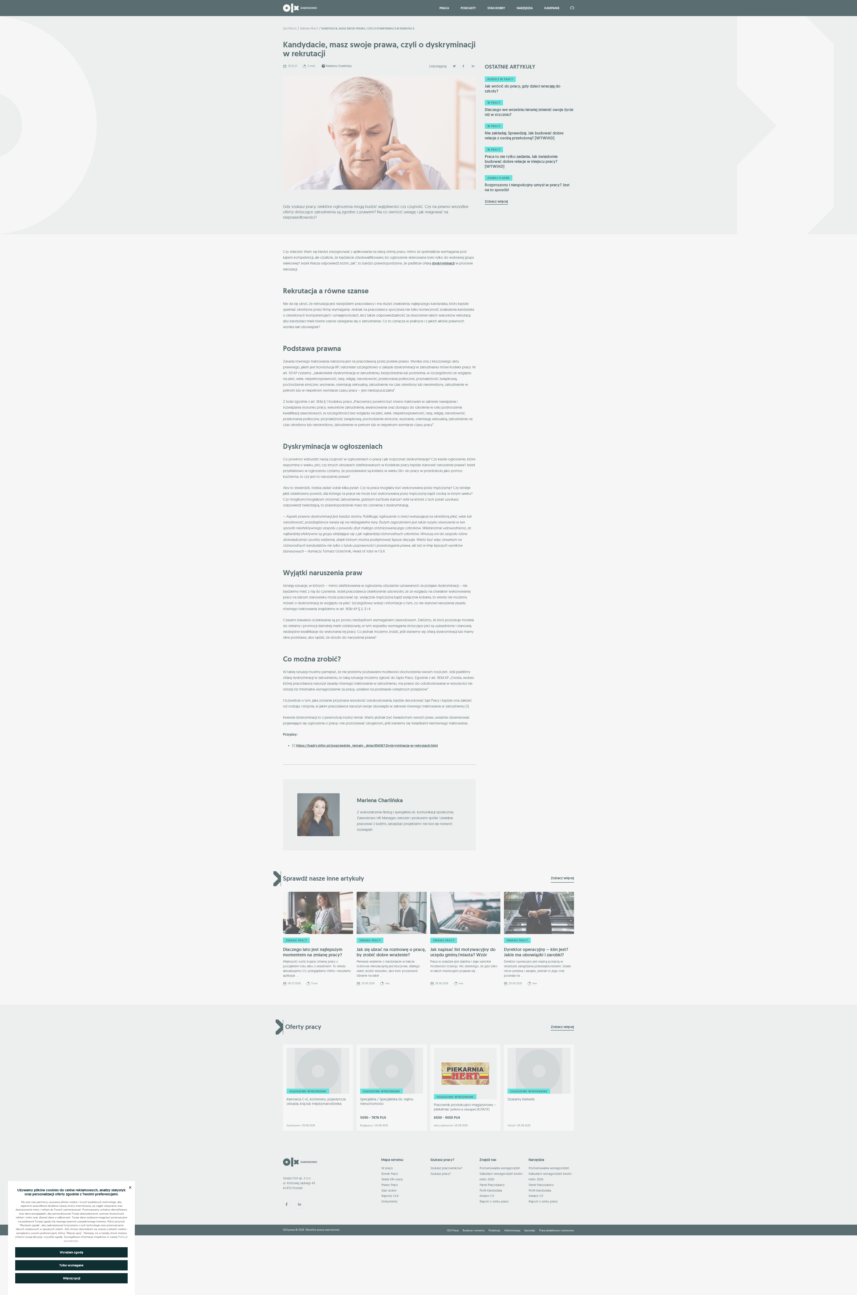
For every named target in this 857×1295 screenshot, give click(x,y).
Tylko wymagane (71, 1265)
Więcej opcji (71, 1278)
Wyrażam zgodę (71, 1252)
